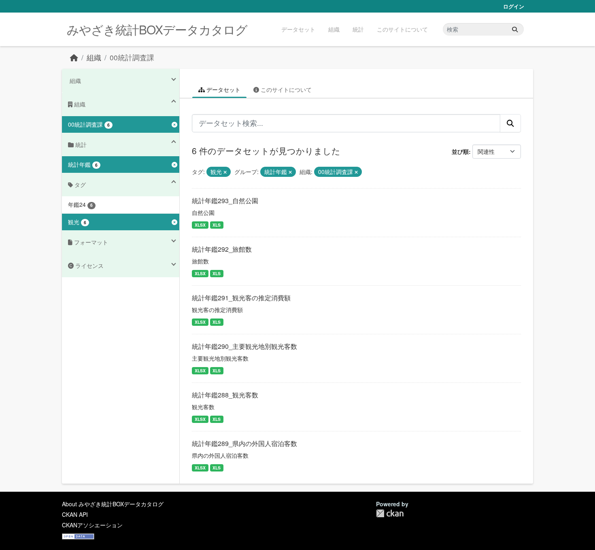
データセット (298, 29)
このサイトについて (402, 29)
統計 (358, 29)
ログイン (513, 6)
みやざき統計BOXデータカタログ (157, 29)
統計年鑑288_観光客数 (225, 394)
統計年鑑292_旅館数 (222, 249)
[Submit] (515, 29)
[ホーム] (74, 57)
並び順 (460, 151)
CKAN (390, 513)
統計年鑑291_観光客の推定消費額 (241, 297)
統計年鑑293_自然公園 (225, 200)
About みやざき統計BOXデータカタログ (113, 504)
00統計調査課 (132, 57)
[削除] (225, 172)
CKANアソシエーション (92, 525)
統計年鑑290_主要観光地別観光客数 (244, 346)
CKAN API (75, 514)
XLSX (200, 225)
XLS (216, 225)
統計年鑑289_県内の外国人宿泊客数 (244, 443)
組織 (334, 29)
